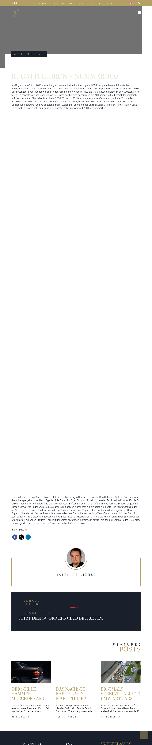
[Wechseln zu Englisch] (131, 3)
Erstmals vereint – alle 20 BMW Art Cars (120, 698)
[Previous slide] (15, 306)
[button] (55, 489)
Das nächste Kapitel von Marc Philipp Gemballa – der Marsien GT (74, 698)
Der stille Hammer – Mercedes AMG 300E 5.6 (28, 698)
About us (117, 3)
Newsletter (83, 3)
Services (101, 3)
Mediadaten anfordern (55, 3)
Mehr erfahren (21, 721)
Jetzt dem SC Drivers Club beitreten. (61, 622)
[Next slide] (137, 306)
